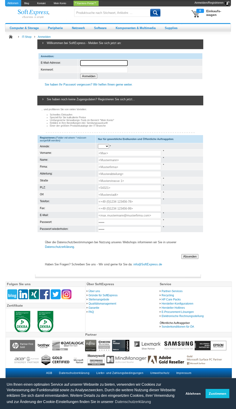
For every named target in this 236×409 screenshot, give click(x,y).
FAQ (91, 312)
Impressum (183, 373)
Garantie (93, 307)
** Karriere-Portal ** (86, 3)
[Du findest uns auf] (45, 294)
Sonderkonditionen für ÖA (178, 326)
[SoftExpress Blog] (12, 294)
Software (100, 28)
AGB (49, 373)
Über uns (94, 291)
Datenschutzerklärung (59, 247)
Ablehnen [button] (193, 393)
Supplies (171, 28)
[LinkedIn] (23, 294)
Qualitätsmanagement (102, 303)
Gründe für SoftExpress (103, 295)
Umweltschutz (159, 373)
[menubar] (61, 3)
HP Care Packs (171, 299)
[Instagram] (66, 294)
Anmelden (44, 37)
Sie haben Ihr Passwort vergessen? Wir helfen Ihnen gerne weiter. (89, 84)
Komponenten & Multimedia (136, 28)
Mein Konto (61, 3)
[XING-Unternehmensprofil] (34, 294)
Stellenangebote (98, 299)
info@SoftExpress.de (147, 264)
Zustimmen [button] (217, 393)
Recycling (168, 295)
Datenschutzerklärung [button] (133, 402)
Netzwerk (78, 28)
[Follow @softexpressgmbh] (56, 294)
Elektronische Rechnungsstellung (183, 316)
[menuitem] (27, 3)
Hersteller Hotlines (173, 307)
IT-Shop (27, 37)
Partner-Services (172, 291)
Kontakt (42, 3)
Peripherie (55, 28)
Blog (27, 3)
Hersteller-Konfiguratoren (177, 303)
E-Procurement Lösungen (178, 312)
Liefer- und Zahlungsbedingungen (120, 373)
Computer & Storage (24, 28)
